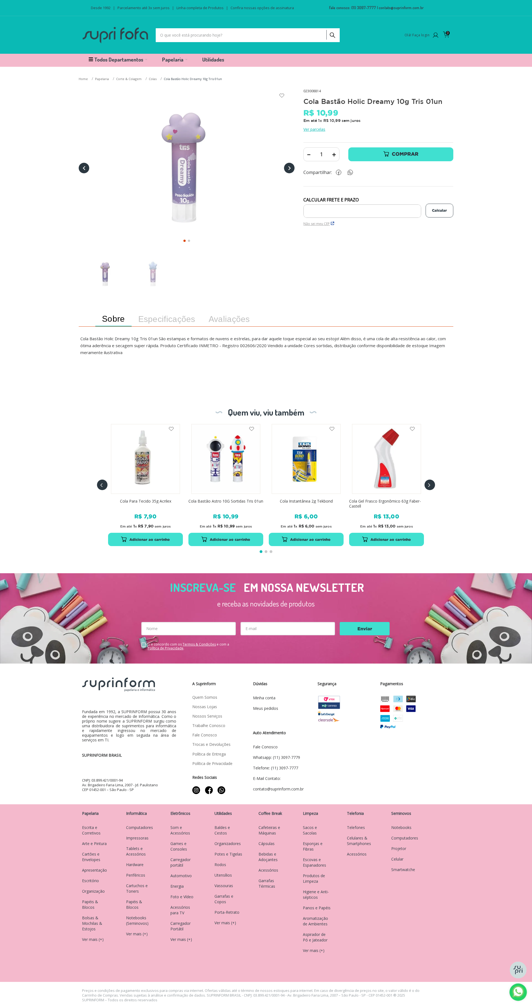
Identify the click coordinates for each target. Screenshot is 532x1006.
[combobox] (248, 35)
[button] (102, 485)
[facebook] (340, 172)
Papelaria (102, 79)
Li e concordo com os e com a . (188, 646)
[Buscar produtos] (331, 33)
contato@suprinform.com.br (401, 7)
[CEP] (362, 207)
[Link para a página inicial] (84, 79)
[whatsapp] (353, 172)
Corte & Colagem (129, 79)
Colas (153, 79)
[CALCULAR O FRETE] (439, 210)
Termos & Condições (199, 644)
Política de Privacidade (165, 648)
